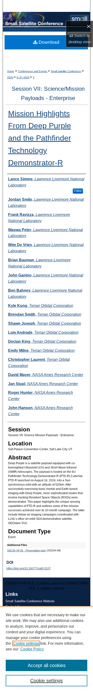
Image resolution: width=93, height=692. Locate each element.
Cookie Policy (32, 649)
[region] (46, 649)
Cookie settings (26, 643)
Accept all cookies (47, 665)
